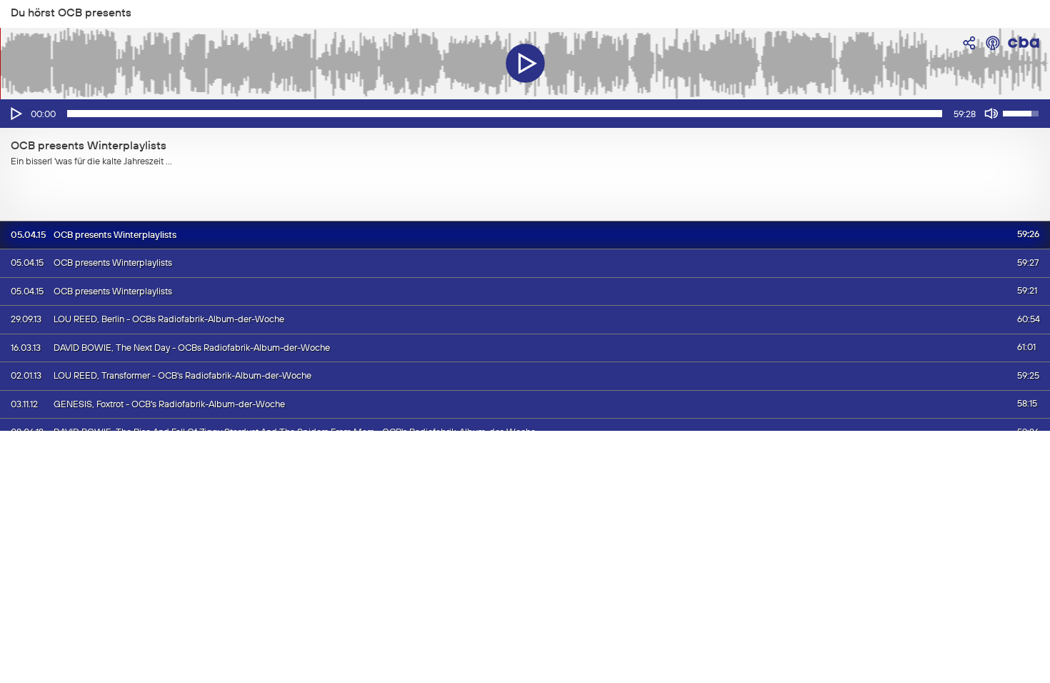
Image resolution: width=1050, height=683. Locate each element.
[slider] (504, 113)
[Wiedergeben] (15, 113)
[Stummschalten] (991, 113)
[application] (525, 113)
